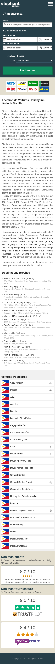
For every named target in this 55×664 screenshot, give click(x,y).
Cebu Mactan (16, 383)
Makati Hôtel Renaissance (22, 517)
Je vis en (11, 56)
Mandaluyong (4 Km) (12, 244)
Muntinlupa (9, 360)
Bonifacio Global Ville (14, 325)
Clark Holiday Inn (18, 439)
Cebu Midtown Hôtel (19, 432)
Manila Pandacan (18, 546)
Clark (12, 446)
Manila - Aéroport (12, 347)
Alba (12, 397)
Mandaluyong (10, 286)
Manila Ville (9, 333)
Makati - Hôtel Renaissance (17, 310)
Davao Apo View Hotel (20, 461)
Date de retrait (9, 35)
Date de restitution (11, 44)
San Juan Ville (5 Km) (35, 244)
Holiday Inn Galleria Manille (23, 496)
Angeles (14, 404)
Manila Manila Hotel (19, 539)
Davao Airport (16, 454)
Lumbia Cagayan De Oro (22, 510)
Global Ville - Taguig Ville (16, 302)
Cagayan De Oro (18, 425)
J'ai (13, 61)
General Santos (17, 475)
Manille (13, 390)
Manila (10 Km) (9, 257)
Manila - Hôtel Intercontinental (18, 316)
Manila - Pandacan (13, 319)
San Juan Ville (11, 294)
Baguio (13, 411)
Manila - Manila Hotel (14, 355)
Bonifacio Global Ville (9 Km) (37, 254)
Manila (13, 531)
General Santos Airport (21, 482)
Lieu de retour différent (15, 31)
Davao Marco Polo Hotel (22, 468)
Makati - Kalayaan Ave (14, 278)
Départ (5, 20)
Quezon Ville (10, 341)
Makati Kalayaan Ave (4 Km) (36, 241)
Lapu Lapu (15, 503)
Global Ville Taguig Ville (21, 489)
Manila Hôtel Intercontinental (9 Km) (26, 251)
